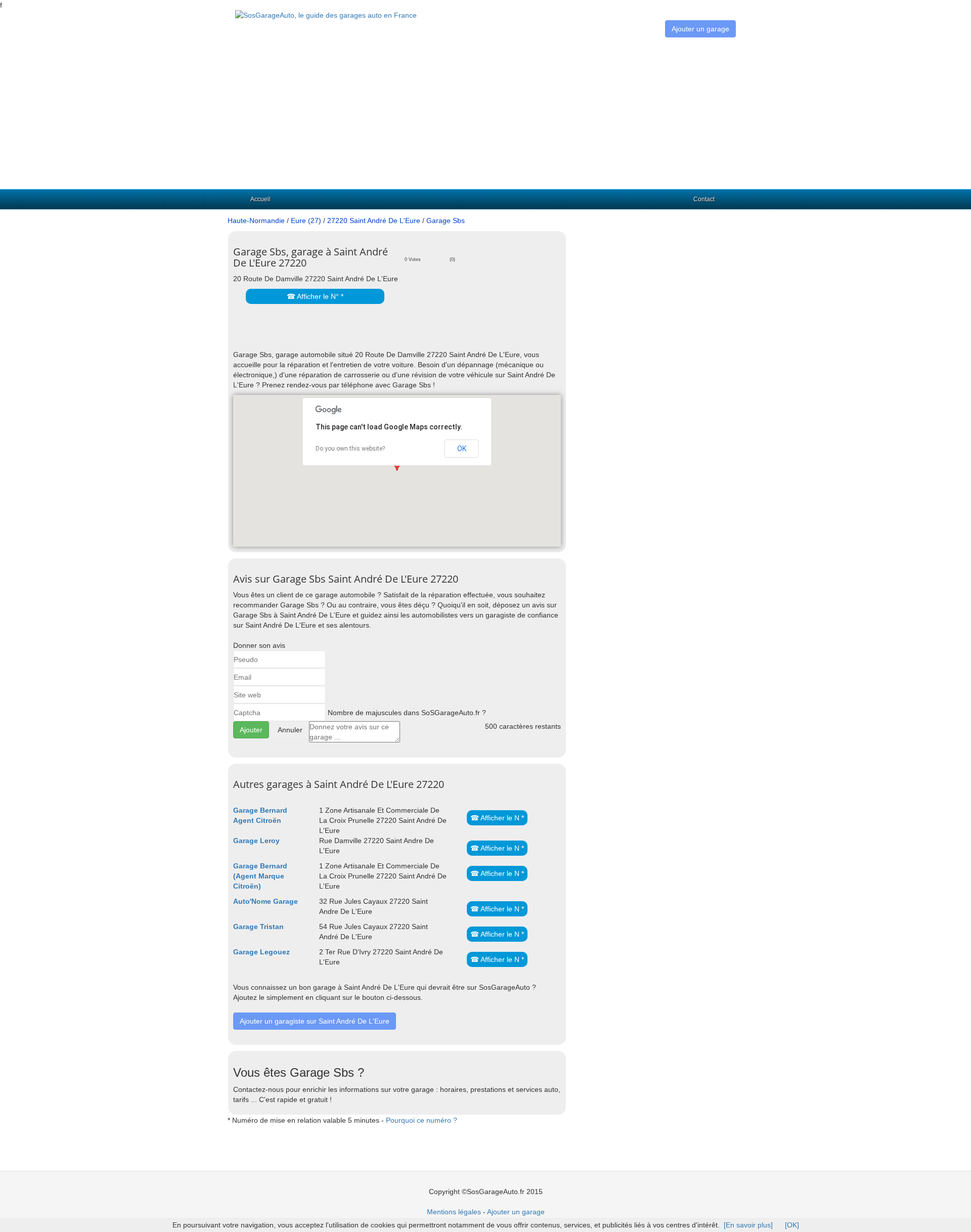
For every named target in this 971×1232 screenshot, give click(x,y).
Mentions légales (454, 1212)
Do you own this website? (350, 448)
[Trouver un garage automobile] (326, 15)
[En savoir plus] (748, 1225)
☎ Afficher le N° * (315, 296)
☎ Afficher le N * (497, 818)
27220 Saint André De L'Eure (373, 220)
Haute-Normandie (256, 220)
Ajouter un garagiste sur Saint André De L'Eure (314, 1021)
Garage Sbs (445, 220)
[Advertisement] (485, 113)
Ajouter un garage (700, 29)
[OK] (792, 1225)
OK (461, 449)
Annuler (290, 730)
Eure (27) (306, 220)
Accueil (260, 199)
